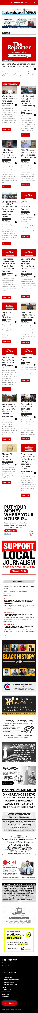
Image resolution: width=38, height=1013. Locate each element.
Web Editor (5, 69)
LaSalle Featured (7, 160)
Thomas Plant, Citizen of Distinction (8, 456)
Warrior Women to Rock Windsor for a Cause (9, 98)
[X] (11, 966)
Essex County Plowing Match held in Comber (28, 314)
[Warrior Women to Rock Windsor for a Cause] (9, 90)
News (4, 103)
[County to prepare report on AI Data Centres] (28, 195)
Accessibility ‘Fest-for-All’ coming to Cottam (27, 407)
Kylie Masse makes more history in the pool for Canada (9, 153)
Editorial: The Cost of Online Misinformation (9, 360)
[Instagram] (5, 966)
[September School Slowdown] (9, 306)
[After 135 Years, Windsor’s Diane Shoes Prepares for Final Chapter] (28, 144)
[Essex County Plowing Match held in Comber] (28, 306)
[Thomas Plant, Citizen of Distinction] (9, 448)
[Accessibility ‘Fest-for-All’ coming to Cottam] (28, 398)
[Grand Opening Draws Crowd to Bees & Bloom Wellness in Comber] (9, 398)
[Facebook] (2, 966)
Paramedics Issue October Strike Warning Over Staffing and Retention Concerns (8, 265)
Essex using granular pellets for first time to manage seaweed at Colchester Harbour (28, 461)
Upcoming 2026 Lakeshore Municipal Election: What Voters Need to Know (18, 65)
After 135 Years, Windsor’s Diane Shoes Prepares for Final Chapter (28, 153)
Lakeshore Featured (7, 60)
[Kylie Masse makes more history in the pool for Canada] (9, 144)
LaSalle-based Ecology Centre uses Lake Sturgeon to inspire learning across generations (28, 103)
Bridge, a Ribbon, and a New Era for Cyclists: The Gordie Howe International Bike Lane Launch (9, 209)
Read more (6, 129)
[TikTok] (8, 966)
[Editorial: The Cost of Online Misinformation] (9, 351)
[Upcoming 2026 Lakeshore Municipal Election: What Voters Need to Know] (19, 49)
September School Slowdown (7, 314)
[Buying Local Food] (28, 351)
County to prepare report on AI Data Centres (27, 205)
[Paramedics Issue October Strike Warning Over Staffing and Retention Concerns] (9, 252)
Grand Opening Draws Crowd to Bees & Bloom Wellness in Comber (9, 409)
